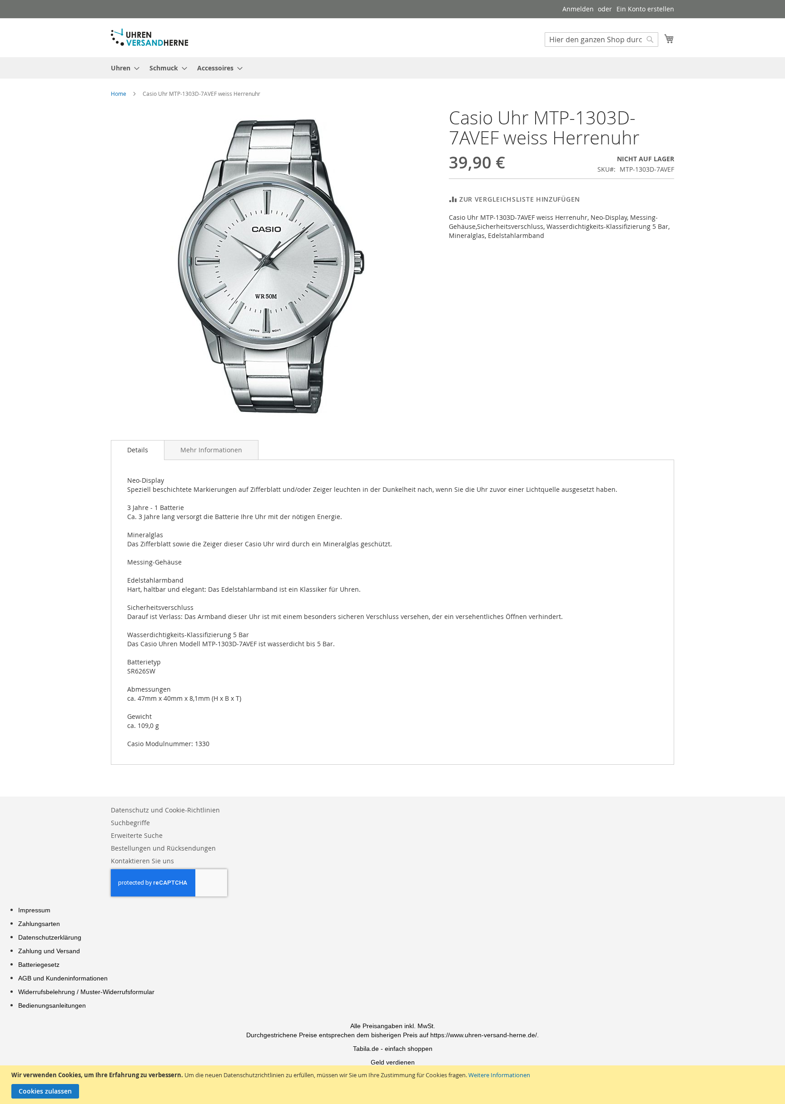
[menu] (392, 68)
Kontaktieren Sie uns (142, 860)
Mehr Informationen (211, 450)
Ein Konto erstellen (645, 9)
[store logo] (149, 37)
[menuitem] (122, 68)
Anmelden (578, 9)
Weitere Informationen (499, 1075)
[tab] (137, 450)
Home (118, 93)
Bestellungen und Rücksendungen (163, 848)
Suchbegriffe (130, 822)
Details (137, 450)
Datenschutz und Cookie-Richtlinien (165, 810)
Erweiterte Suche (137, 835)
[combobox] (601, 39)
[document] (393, 1085)
